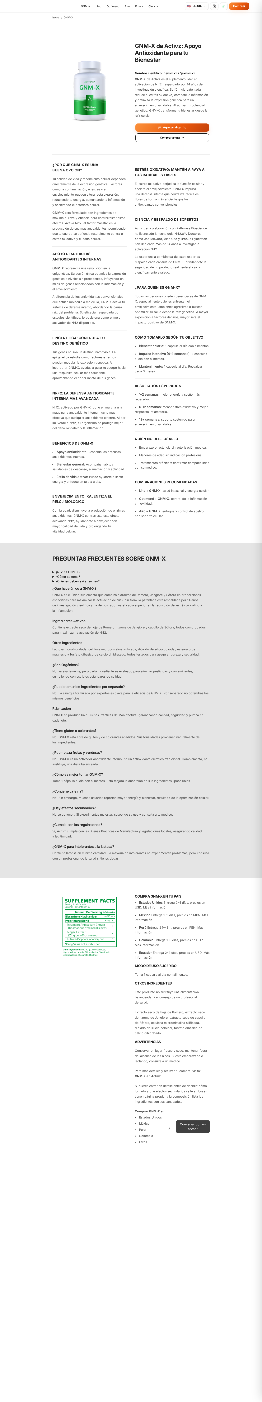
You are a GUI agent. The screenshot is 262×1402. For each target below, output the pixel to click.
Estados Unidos (150, 1117)
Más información (155, 907)
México (144, 1123)
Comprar (239, 6)
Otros (143, 1142)
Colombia (146, 1136)
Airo (127, 6)
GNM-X (85, 6)
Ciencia (153, 6)
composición (182, 1096)
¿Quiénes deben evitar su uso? (78, 581)
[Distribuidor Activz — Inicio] (33, 6)
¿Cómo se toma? (68, 577)
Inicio (55, 17)
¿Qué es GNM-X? (68, 572)
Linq (98, 6)
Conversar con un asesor (193, 1126)
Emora (139, 6)
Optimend (113, 6)
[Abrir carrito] (214, 6)
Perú (142, 1130)
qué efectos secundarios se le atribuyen (178, 1091)
